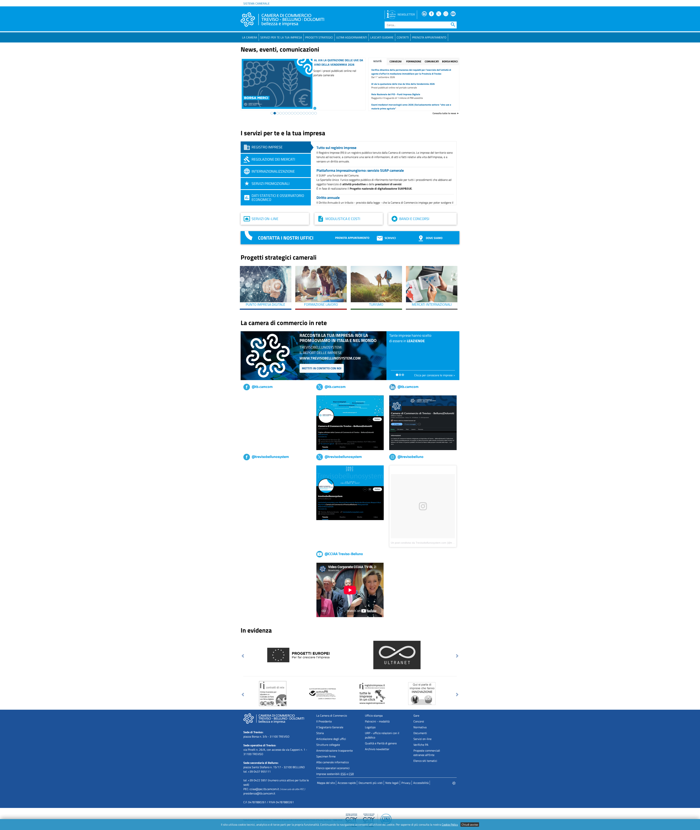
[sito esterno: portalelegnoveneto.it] (397, 654)
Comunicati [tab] (432, 61)
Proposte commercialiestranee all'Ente (426, 752)
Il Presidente (324, 721)
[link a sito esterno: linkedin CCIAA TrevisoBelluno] (423, 422)
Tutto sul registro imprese (336, 147)
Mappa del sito (326, 783)
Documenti (420, 733)
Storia (320, 733)
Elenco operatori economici (333, 768)
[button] (243, 656)
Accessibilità (421, 783)
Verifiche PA (420, 744)
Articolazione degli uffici (331, 739)
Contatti (403, 37)
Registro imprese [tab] (267, 147)
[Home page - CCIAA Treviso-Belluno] (282, 19)
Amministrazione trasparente (334, 750)
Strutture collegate (328, 744)
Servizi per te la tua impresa (281, 37)
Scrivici (390, 238)
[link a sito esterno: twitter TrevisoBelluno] (350, 492)
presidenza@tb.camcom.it (259, 793)
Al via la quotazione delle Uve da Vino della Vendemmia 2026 (403, 84)
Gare (416, 715)
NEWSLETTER (406, 14)
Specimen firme (326, 756)
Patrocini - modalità (377, 721)
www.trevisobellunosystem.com (330, 358)
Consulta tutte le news (444, 113)
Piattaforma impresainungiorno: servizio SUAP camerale (360, 170)
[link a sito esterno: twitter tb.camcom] (350, 422)
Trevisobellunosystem (256, 467)
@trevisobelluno (410, 456)
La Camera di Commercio (331, 715)
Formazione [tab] (413, 61)
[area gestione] (454, 783)
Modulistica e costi (342, 218)
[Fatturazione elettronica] (281, 693)
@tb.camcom (262, 386)
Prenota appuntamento (352, 238)
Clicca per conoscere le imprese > (434, 375)
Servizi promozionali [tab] (270, 183)
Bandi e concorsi (414, 218)
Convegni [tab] (396, 61)
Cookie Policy (450, 824)
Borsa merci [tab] (450, 61)
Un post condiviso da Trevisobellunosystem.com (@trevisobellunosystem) (433, 542)
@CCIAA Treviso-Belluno (344, 554)
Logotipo (370, 727)
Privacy (406, 783)
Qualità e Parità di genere (381, 743)
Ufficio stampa (374, 715)
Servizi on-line (265, 218)
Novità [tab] (377, 61)
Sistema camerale (256, 3)
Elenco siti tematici (425, 761)
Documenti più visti (371, 783)
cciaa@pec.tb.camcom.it (264, 789)
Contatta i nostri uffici (285, 237)
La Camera (249, 37)
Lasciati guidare (382, 37)
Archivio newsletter (377, 749)
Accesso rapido (347, 783)
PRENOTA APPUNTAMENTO (429, 37)
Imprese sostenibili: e (335, 774)
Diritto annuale (328, 197)
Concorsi (418, 721)
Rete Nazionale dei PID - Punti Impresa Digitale (395, 94)
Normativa (420, 727)
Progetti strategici (319, 37)
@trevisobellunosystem (270, 456)
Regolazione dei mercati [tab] (273, 159)
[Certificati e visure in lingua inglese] (347, 693)
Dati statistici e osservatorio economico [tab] (278, 197)
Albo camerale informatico (332, 762)
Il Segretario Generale (329, 727)
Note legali (392, 783)
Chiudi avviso (470, 824)
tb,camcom (250, 397)
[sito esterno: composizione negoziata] (297, 654)
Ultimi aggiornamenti (351, 37)
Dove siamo (434, 238)
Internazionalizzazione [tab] (273, 171)
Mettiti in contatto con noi (321, 368)
